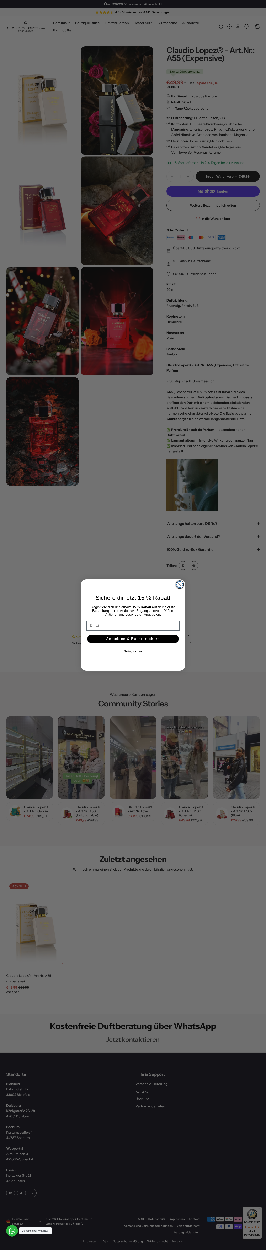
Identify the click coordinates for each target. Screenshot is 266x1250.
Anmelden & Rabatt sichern (133, 639)
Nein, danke (133, 651)
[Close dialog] (180, 584)
